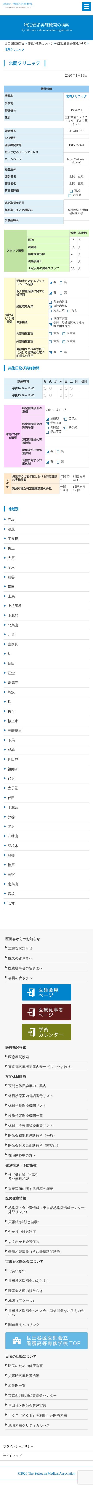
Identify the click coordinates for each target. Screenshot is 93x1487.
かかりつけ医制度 (22, 1232)
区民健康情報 (15, 1198)
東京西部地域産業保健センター (32, 1395)
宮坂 (11, 894)
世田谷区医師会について (24, 1261)
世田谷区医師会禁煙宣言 (27, 1405)
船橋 (11, 855)
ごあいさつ (17, 1271)
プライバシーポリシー (18, 1446)
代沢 (11, 778)
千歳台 (13, 807)
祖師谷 (13, 769)
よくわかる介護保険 (23, 1242)
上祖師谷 (15, 606)
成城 (11, 750)
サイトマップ (12, 1455)
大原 (11, 558)
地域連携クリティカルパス (29, 1425)
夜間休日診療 (15, 1076)
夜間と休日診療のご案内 (27, 1086)
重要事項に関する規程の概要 (30, 1189)
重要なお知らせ (20, 948)
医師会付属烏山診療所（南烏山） (34, 1145)
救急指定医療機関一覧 (25, 1115)
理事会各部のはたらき (25, 1291)
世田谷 (13, 759)
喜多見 (13, 644)
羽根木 (13, 846)
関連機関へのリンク (23, 1325)
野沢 (11, 826)
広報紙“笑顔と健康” (23, 1222)
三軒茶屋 (15, 730)
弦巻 (11, 817)
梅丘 (11, 548)
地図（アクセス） (22, 1301)
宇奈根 (13, 539)
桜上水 (13, 721)
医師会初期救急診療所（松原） (32, 1135)
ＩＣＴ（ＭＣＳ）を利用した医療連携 (37, 1415)
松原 (11, 865)
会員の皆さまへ (20, 978)
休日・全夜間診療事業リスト (30, 1125)
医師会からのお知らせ (22, 939)
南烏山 (13, 884)
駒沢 (11, 692)
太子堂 (13, 788)
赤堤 (11, 519)
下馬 (11, 740)
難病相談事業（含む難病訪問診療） (36, 1251)
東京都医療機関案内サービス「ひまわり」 (41, 1067)
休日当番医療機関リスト (27, 1105)
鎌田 (11, 587)
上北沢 (13, 615)
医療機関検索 (15, 1047)
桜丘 (11, 711)
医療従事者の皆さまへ (25, 968)
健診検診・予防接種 (21, 1165)
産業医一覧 (17, 1385)
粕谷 (11, 577)
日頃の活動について (21, 1356)
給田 (11, 663)
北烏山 (13, 625)
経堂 (11, 673)
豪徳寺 (13, 682)
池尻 (11, 529)
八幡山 (13, 836)
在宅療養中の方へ (22, 1155)
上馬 (11, 596)
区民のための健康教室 (25, 1366)
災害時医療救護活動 (23, 1376)
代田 (11, 798)
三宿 (11, 874)
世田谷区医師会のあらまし (29, 1281)
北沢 (11, 635)
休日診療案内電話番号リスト (30, 1096)
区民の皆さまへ (20, 958)
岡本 (11, 567)
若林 (11, 903)
